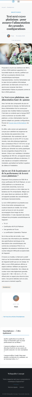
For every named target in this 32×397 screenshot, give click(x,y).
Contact (22, 387)
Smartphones (10, 7)
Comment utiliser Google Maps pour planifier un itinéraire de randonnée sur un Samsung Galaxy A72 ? (16, 357)
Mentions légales (12, 387)
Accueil (4, 7)
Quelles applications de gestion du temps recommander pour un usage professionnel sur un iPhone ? (14, 340)
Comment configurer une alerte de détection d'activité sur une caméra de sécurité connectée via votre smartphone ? (16, 348)
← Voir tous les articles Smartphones (13, 316)
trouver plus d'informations (17, 123)
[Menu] (18, 1)
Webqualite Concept (16, 373)
